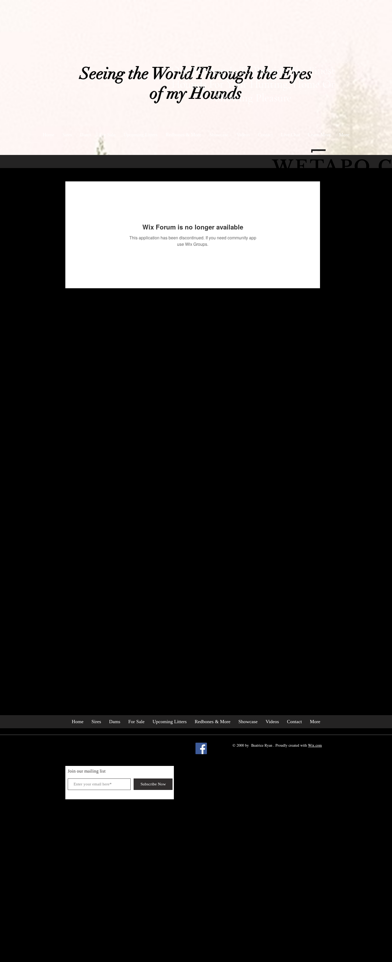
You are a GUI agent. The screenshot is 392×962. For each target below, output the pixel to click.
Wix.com (315, 745)
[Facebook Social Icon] (201, 748)
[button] (319, 134)
